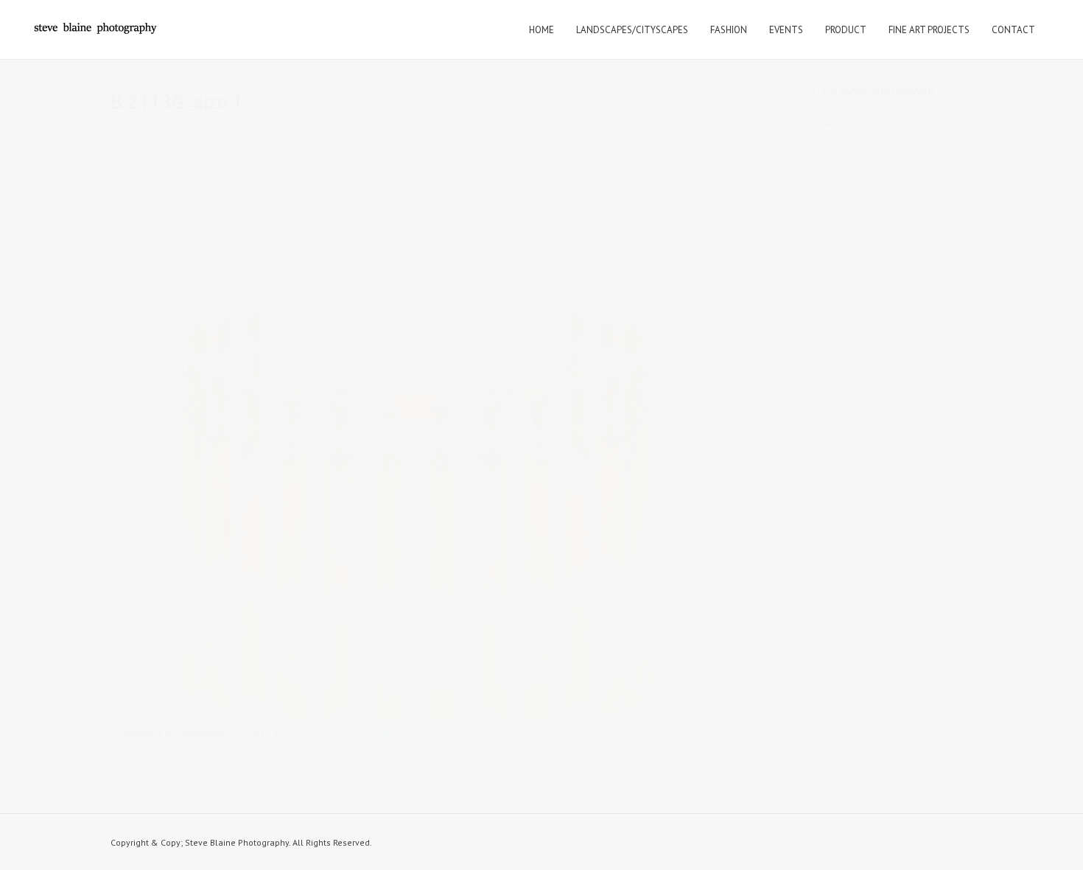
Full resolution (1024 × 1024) (442, 733)
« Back (132, 749)
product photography (330, 733)
